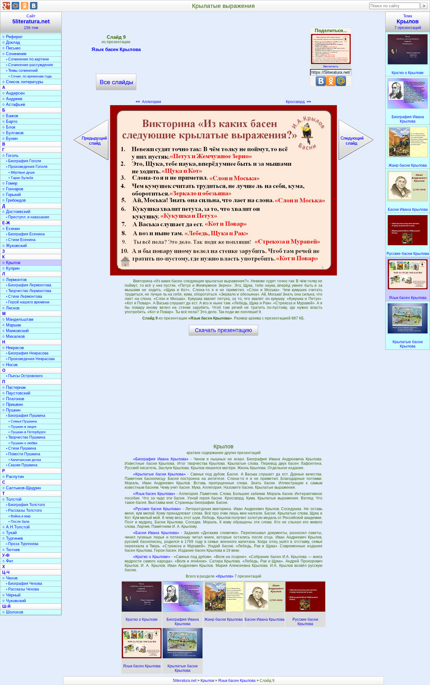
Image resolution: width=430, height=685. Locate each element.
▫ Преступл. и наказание (27, 217)
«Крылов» (225, 576)
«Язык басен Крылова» (154, 494)
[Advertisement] (223, 60)
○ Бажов (10, 115)
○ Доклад (11, 42)
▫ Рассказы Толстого (24, 510)
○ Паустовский (16, 393)
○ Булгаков (13, 132)
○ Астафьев (13, 104)
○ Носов (10, 364)
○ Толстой (11, 499)
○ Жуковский (14, 245)
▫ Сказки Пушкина (21, 465)
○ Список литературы (22, 81)
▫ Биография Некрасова (27, 353)
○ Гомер (9, 183)
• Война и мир (19, 516)
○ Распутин (13, 476)
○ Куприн (11, 268)
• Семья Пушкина (22, 421)
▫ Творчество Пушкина (25, 437)
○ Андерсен (13, 93)
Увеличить (330, 66)
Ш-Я (6, 606)
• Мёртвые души (21, 172)
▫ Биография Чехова (24, 583)
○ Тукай (9, 532)
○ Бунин (10, 138)
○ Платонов (13, 398)
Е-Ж (6, 223)
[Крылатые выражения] (223, 190)
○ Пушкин (11, 410)
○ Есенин (11, 228)
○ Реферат (12, 36)
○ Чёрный (11, 595)
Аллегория (148, 102)
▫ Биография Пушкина (25, 415)
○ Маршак (11, 325)
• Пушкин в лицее (22, 427)
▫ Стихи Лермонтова (24, 296)
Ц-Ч (5, 572)
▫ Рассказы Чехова (22, 589)
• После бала (18, 521)
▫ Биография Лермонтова (28, 285)
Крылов (207, 680)
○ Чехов (10, 578)
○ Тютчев (11, 549)
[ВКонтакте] (33, 5)
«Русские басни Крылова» (157, 509)
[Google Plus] (6, 5)
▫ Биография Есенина (25, 234)
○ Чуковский (14, 600)
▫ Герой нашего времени (27, 302)
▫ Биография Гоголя (23, 161)
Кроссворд (298, 102)
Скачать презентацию (223, 330)
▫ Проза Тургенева (22, 544)
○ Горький (11, 194)
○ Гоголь (10, 155)
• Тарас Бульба (20, 178)
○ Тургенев (12, 538)
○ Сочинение (14, 53)
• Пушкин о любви (22, 443)
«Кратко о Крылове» (151, 557)
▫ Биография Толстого (25, 505)
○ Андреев (12, 98)
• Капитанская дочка (24, 460)
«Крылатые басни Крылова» (159, 474)
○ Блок (8, 127)
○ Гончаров (12, 189)
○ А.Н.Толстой (16, 527)
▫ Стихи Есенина (21, 240)
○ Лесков (11, 308)
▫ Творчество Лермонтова (28, 291)
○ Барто (9, 121)
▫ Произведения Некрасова (30, 359)
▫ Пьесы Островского (24, 376)
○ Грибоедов (14, 200)
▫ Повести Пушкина (23, 454)
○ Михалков (13, 336)
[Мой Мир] (15, 5)
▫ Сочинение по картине (27, 59)
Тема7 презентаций (407, 22)
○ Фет (7, 561)
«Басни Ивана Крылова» (156, 533)
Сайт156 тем (31, 22)
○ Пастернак (14, 387)
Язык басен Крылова (116, 49)
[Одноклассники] (24, 5)
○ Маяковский (15, 330)
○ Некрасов (13, 347)
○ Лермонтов (14, 279)
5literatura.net (184, 680)
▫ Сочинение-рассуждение (29, 65)
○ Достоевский (16, 211)
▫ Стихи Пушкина (21, 448)
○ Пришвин (12, 404)
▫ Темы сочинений (22, 70)
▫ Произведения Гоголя (27, 166)
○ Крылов (11, 262)
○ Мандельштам (17, 319)
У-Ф (5, 555)
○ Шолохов (12, 612)
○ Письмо (11, 48)
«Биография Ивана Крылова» (161, 459)
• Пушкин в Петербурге (27, 432)
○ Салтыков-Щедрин (21, 488)
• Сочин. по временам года (30, 76)
